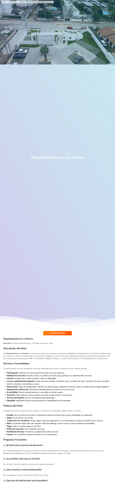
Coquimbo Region (12, 2)
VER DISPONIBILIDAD (57, 333)
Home (4, 2)
